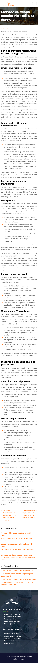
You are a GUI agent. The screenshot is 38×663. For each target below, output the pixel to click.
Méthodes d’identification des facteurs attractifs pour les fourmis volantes (9, 515)
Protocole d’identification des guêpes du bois (17, 571)
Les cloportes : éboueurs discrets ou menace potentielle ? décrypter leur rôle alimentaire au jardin (18, 557)
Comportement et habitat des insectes (13, 28)
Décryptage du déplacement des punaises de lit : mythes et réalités (28, 514)
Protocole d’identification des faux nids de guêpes (19, 579)
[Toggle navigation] (34, 3)
